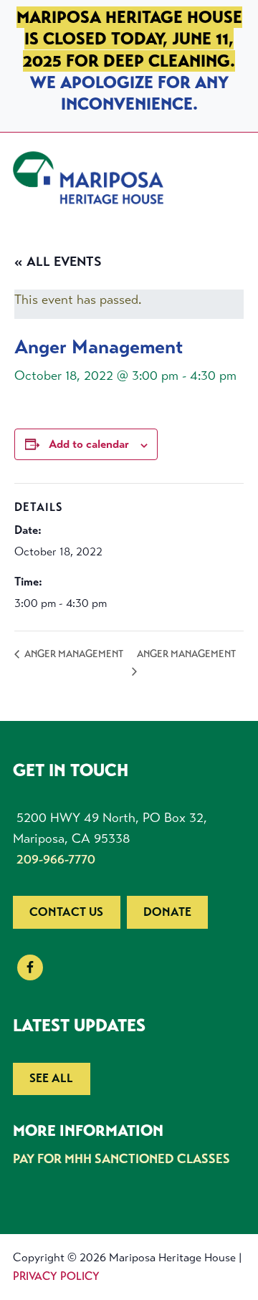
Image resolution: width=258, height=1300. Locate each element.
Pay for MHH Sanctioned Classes (121, 1159)
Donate (167, 911)
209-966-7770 (55, 859)
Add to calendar (89, 444)
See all (51, 1078)
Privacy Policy (56, 1276)
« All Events (58, 261)
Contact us (66, 911)
